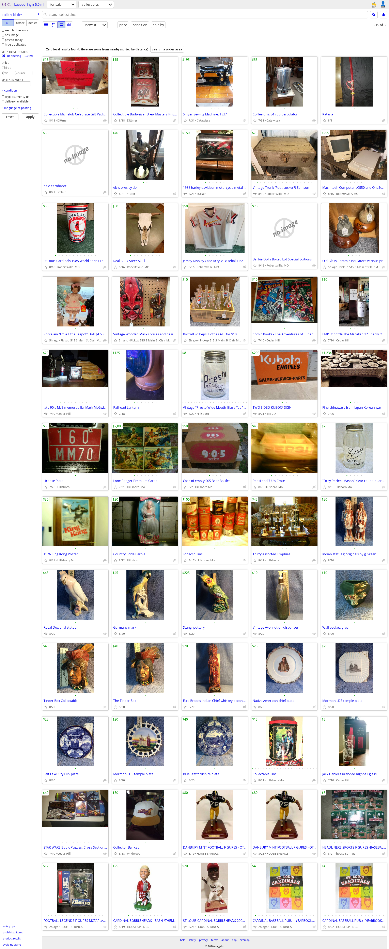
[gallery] (61, 24)
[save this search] (383, 14)
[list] (46, 24)
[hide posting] (105, 120)
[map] (69, 24)
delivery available (17, 101)
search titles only (16, 30)
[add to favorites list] (45, 120)
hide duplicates (15, 44)
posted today (13, 40)
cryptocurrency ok (17, 97)
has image (12, 35)
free (8, 67)
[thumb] (54, 24)
